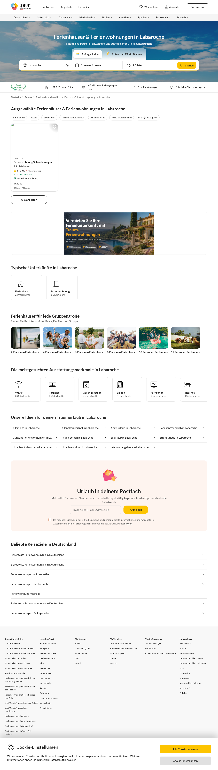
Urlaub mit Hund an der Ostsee (19, 648)
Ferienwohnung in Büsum (17, 716)
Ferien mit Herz (187, 653)
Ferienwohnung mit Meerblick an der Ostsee (20, 696)
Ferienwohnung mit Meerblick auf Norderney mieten (20, 680)
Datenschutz (185, 673)
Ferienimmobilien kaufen (191, 658)
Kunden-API (150, 648)
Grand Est (55, 97)
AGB (182, 668)
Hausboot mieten (48, 643)
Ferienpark (45, 668)
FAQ (77, 658)
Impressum (185, 678)
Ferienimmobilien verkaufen (193, 663)
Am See (43, 688)
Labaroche (104, 97)
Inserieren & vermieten (120, 643)
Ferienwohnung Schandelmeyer (33, 162)
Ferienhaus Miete (48, 653)
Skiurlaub (44, 693)
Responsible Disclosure (190, 683)
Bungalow (44, 648)
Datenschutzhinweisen (62, 759)
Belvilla (183, 693)
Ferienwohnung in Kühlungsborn (20, 721)
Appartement (46, 673)
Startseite (16, 97)
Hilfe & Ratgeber (117, 653)
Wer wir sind (185, 643)
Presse (183, 648)
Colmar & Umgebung (84, 97)
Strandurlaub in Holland (16, 658)
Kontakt (78, 663)
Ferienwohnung (47, 658)
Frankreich (41, 97)
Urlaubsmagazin (82, 648)
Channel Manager (153, 643)
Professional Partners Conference (160, 653)
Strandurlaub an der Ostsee (17, 663)
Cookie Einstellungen (185, 760)
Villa (42, 663)
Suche (78, 643)
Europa (28, 97)
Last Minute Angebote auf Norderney (16, 709)
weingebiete (45, 703)
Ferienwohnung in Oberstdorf (19, 726)
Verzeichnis (185, 688)
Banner (113, 658)
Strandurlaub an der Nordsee (18, 668)
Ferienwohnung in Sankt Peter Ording (19, 733)
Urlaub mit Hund (12, 643)
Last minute (45, 678)
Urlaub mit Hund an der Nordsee (20, 653)
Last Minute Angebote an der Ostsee (21, 703)
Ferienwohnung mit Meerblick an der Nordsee (20, 688)
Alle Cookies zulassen (185, 749)
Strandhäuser (46, 708)
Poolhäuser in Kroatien (15, 673)
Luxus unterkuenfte (49, 698)
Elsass (67, 97)
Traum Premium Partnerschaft (124, 648)
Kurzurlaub (45, 683)
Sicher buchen (81, 653)
